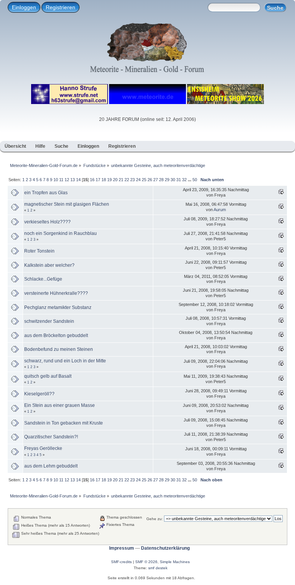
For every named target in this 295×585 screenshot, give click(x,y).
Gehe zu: (154, 519)
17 (98, 179)
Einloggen (24, 7)
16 (92, 179)
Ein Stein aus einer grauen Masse (59, 405)
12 (67, 179)
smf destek (157, 568)
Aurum (220, 209)
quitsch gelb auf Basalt (47, 376)
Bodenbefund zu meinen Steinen (58, 349)
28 (161, 179)
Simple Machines (175, 562)
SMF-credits (121, 562)
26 (150, 179)
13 (72, 179)
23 (132, 179)
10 (55, 179)
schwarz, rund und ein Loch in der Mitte (65, 361)
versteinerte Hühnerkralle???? (56, 293)
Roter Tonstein (39, 251)
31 (178, 179)
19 (109, 179)
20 (115, 179)
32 (184, 179)
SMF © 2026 (146, 562)
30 (173, 179)
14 (78, 179)
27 (155, 179)
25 (144, 179)
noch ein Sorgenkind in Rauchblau (60, 233)
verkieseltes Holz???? (47, 222)
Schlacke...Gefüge (43, 279)
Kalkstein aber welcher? (49, 265)
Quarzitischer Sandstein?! (51, 437)
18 (103, 179)
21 (121, 179)
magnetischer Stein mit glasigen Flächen (66, 204)
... (190, 179)
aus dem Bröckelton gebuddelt (56, 335)
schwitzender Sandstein (49, 321)
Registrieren (60, 7)
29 (167, 179)
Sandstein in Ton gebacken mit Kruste (63, 423)
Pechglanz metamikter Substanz (57, 307)
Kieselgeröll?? (39, 394)
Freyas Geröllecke (43, 448)
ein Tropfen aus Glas (46, 192)
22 (126, 179)
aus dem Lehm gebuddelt (51, 466)
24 (138, 179)
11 (61, 179)
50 (194, 179)
